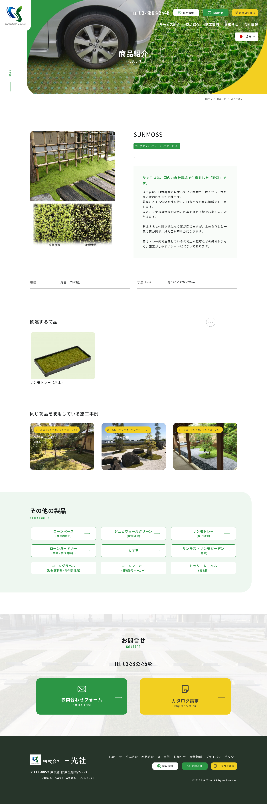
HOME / (210, 98)
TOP (112, 756)
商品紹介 (193, 24)
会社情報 (251, 24)
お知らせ (231, 24)
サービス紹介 (169, 24)
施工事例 (212, 24)
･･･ (210, 322)
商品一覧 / (223, 98)
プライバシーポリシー (221, 756)
